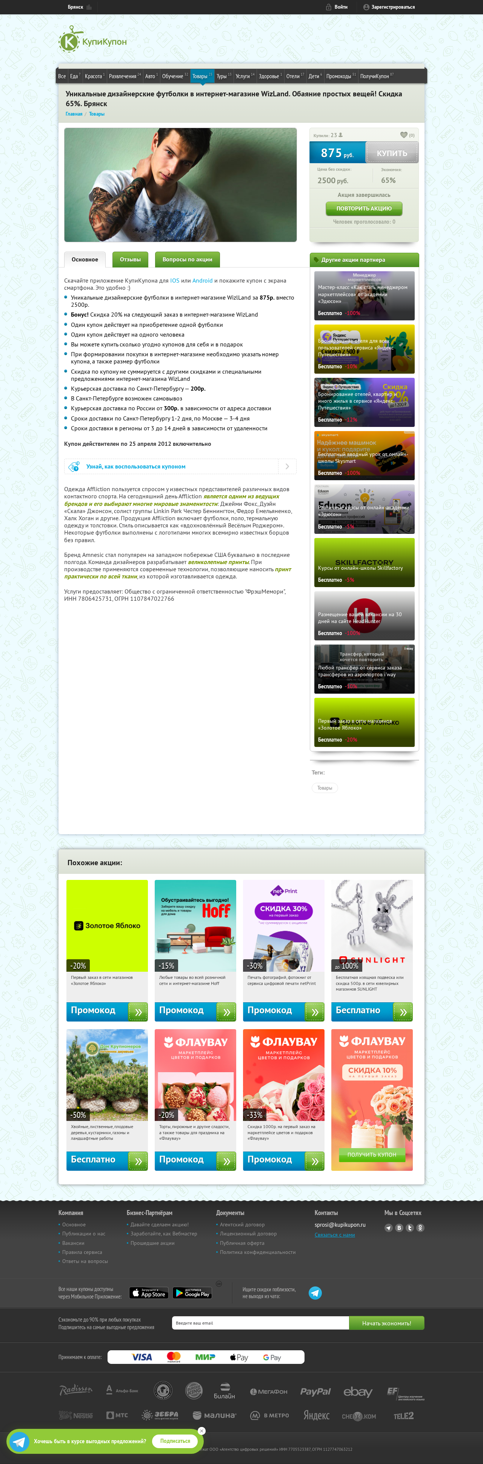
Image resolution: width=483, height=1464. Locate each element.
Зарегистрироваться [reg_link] (393, 7)
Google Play (192, 1293)
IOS (175, 280)
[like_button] (404, 135)
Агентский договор (242, 1224)
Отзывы (130, 259)
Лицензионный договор (248, 1233)
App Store (149, 1293)
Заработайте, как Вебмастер (164, 1233)
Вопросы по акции (187, 259)
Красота (95, 76)
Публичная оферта (242, 1243)
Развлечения (125, 76)
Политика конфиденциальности (258, 1252)
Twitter (410, 1228)
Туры (224, 76)
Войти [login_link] (341, 7)
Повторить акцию (364, 208)
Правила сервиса (82, 1252)
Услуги (245, 76)
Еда (75, 76)
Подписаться (175, 1441)
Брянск (75, 7)
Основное (85, 259)
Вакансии (73, 1243)
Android (203, 280)
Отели (295, 76)
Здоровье (270, 76)
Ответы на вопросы (85, 1261)
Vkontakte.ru (399, 1228)
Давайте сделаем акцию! (160, 1224)
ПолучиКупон (377, 76)
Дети (315, 76)
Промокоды (341, 76)
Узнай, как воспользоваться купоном (136, 466)
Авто (151, 76)
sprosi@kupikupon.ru (340, 1224)
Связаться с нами (335, 1234)
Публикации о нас (83, 1233)
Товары (202, 76)
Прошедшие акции (153, 1243)
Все (62, 76)
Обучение (175, 76)
